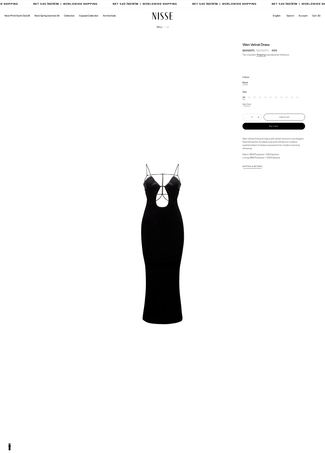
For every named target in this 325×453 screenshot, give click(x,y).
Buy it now (273, 126)
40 (259, 97)
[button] (277, 16)
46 (276, 97)
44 (270, 97)
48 (281, 97)
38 (254, 97)
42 (265, 97)
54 (297, 97)
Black (245, 82)
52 (292, 97)
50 (286, 97)
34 (243, 97)
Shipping (261, 54)
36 (249, 97)
